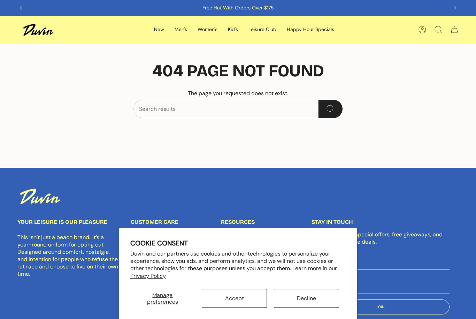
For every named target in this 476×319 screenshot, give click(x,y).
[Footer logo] (40, 196)
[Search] (330, 109)
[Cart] (454, 30)
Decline (306, 298)
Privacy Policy (148, 276)
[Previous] (20, 8)
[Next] (455, 8)
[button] (159, 29)
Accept (234, 298)
